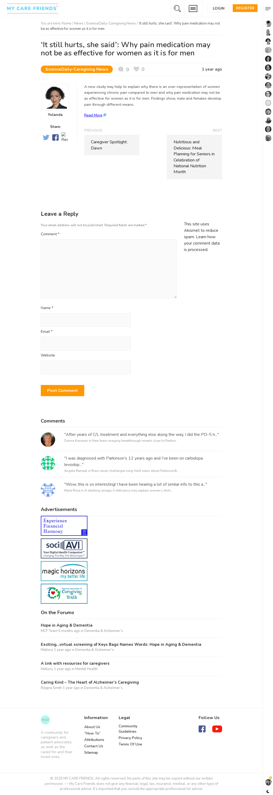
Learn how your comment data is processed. (202, 243)
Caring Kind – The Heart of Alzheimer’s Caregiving (90, 682)
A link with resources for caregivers (75, 663)
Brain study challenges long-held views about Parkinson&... (135, 471)
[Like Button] (139, 69)
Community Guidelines (128, 729)
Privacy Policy (130, 737)
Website (48, 355)
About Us (92, 726)
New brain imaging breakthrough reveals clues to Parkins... (135, 441)
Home (66, 23)
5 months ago (69, 630)
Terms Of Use (130, 744)
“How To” (92, 733)
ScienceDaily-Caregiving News (111, 23)
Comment (50, 234)
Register (245, 8)
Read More (93, 115)
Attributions (94, 739)
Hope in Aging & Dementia (67, 625)
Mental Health (86, 669)
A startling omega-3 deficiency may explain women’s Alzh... (129, 490)
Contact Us (93, 746)
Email (47, 332)
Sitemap (91, 752)
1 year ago (62, 649)
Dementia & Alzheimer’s (103, 630)
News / (80, 23)
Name (47, 308)
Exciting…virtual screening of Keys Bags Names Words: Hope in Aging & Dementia (121, 644)
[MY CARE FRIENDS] (45, 719)
